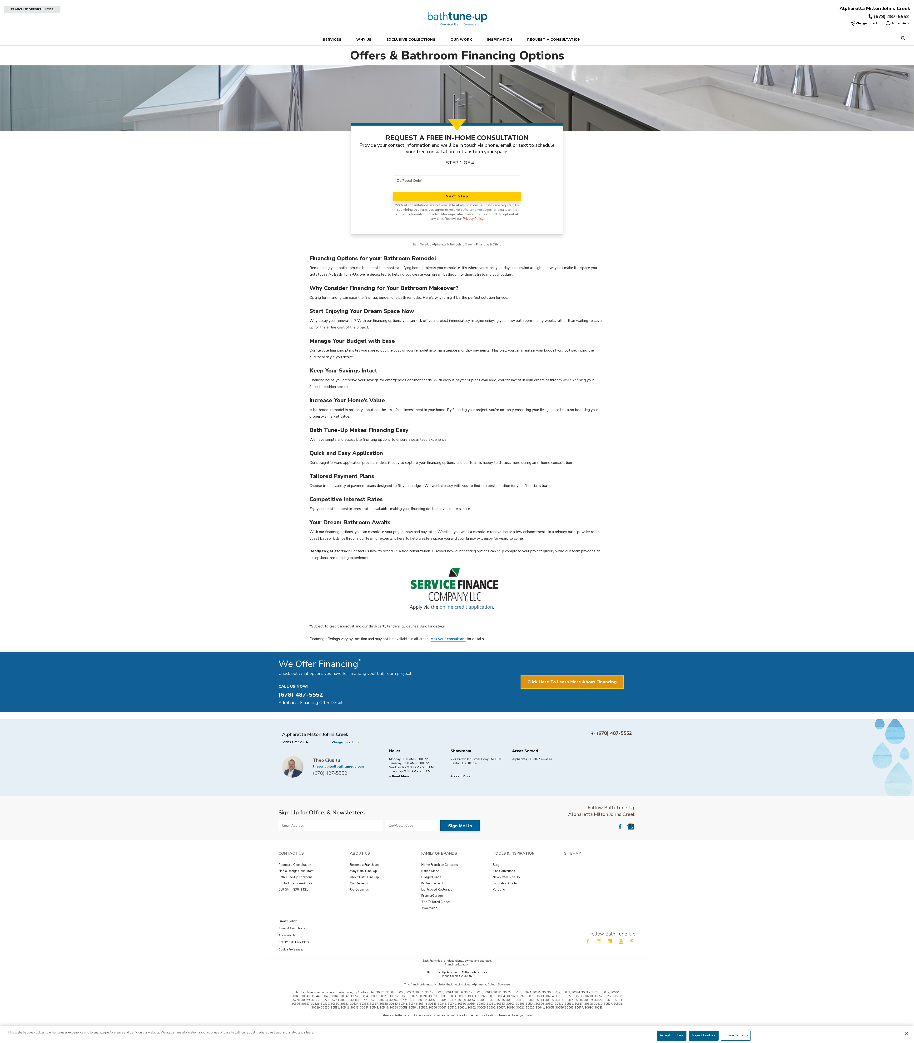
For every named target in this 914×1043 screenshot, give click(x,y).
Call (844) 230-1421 (293, 889)
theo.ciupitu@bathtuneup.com (338, 766)
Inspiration (499, 39)
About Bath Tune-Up (364, 877)
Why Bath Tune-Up (363, 871)
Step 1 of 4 (460, 163)
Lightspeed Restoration (437, 889)
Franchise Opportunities (32, 9)
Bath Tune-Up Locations (295, 877)
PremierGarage (432, 896)
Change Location (868, 23)
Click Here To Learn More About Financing (572, 682)
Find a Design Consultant (295, 871)
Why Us (364, 39)
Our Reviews (359, 883)
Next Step (457, 196)
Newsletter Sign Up (506, 877)
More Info (899, 23)
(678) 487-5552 (614, 733)
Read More (400, 776)
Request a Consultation (294, 865)
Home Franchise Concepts (439, 865)
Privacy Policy (473, 218)
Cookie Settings (736, 1035)
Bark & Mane (430, 871)
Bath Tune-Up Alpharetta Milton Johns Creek (442, 244)
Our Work (461, 39)
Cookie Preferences (290, 949)
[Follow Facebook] (620, 826)
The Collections (504, 871)
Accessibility (287, 935)
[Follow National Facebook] (588, 941)
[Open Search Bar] (903, 38)
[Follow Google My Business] (631, 826)
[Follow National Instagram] (599, 941)
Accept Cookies (672, 1035)
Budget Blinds (431, 877)
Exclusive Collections (411, 39)
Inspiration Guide (505, 883)
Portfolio (499, 889)
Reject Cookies (703, 1035)
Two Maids (429, 908)
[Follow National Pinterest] (632, 941)
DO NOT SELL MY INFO (293, 942)
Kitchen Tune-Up (433, 883)
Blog (496, 865)
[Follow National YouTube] (621, 941)
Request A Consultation (554, 39)
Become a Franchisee (364, 865)
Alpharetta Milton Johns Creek (874, 8)
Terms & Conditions (291, 928)
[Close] (906, 1033)
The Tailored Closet (435, 902)
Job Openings (359, 889)
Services (332, 39)
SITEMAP (572, 853)
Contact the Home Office (295, 883)
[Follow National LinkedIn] (610, 941)
